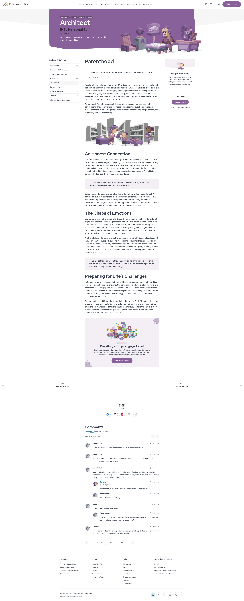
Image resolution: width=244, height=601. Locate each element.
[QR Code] (181, 594)
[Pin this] (122, 414)
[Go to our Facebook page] (164, 594)
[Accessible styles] (153, 594)
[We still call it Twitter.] (115, 414)
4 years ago (155, 443)
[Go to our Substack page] (158, 594)
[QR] (136, 414)
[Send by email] (129, 414)
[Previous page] (87, 543)
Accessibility (88, 593)
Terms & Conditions (66, 593)
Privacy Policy (78, 593)
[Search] (206, 4)
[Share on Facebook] (108, 414)
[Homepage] (15, 4)
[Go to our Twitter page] (175, 594)
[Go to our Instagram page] (170, 594)
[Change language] (211, 4)
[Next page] (133, 543)
